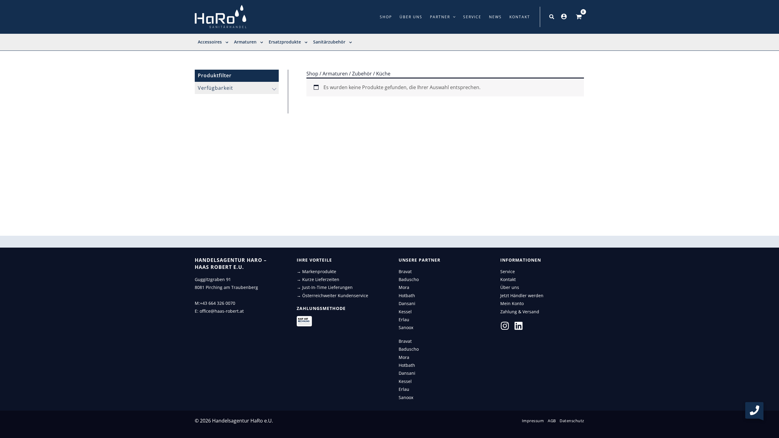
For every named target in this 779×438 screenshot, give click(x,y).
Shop (386, 16)
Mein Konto (512, 303)
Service (472, 16)
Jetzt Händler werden (521, 295)
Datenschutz (572, 420)
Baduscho (409, 279)
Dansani (407, 303)
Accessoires (210, 42)
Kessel (405, 312)
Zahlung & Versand (519, 312)
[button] (452, 17)
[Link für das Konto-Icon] (564, 16)
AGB (552, 420)
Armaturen (245, 42)
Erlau (404, 319)
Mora (404, 287)
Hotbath (407, 295)
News (495, 16)
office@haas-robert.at (222, 311)
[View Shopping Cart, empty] (578, 17)
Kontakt (519, 16)
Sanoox (406, 327)
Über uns (411, 16)
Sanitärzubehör (329, 42)
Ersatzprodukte (285, 42)
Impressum (533, 420)
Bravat (405, 271)
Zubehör (362, 73)
